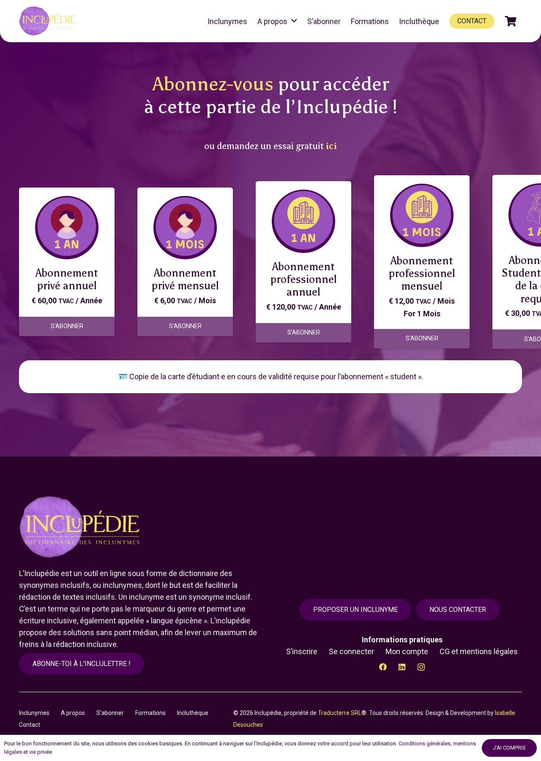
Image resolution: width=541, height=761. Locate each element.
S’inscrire (301, 651)
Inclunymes (34, 712)
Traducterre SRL (339, 712)
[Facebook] (383, 667)
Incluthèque (192, 712)
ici (331, 146)
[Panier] (511, 21)
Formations (150, 712)
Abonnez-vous (213, 83)
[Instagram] (421, 667)
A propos (73, 712)
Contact (29, 724)
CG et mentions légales (479, 651)
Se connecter (351, 651)
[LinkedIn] (402, 667)
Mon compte (406, 651)
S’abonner (110, 712)
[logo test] (49, 21)
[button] (294, 21)
